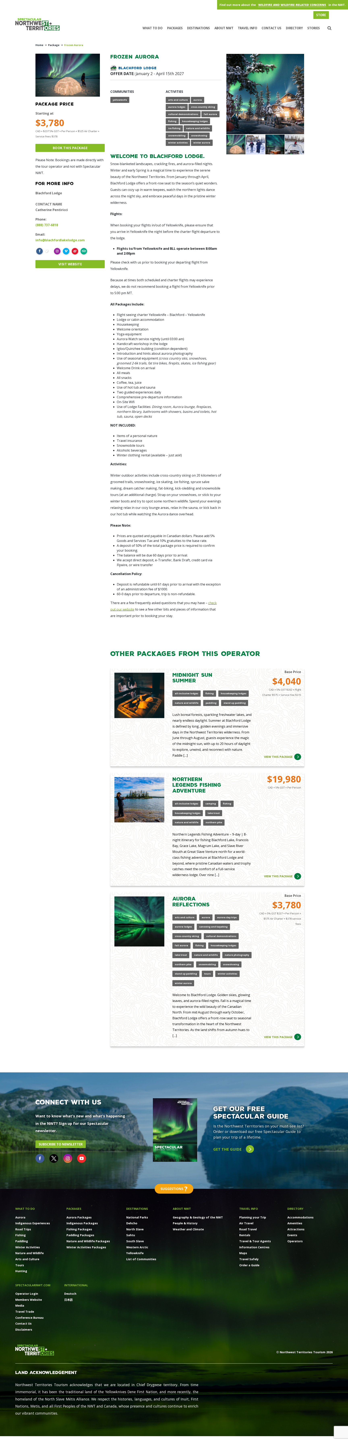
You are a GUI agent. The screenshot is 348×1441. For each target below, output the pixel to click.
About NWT (223, 28)
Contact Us (271, 28)
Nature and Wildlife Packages (88, 1241)
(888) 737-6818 (46, 225)
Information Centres (254, 1247)
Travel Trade (24, 1311)
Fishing (20, 1235)
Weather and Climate (188, 1229)
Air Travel (246, 1223)
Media (19, 1305)
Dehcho (131, 1223)
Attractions (295, 1229)
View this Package (278, 757)
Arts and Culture (27, 1259)
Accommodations (300, 1217)
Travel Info (247, 28)
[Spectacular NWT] (39, 24)
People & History (185, 1223)
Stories (313, 28)
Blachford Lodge (137, 67)
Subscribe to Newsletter (61, 1144)
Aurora (20, 1217)
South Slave (135, 1241)
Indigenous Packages (82, 1223)
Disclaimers (23, 1329)
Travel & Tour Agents (255, 1241)
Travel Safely (249, 1259)
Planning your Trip (252, 1217)
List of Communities (141, 1259)
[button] (329, 28)
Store (321, 15)
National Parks (137, 1217)
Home (39, 45)
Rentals (244, 1235)
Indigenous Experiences (32, 1223)
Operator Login (26, 1294)
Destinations (198, 28)
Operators (295, 1241)
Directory (294, 28)
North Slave (135, 1229)
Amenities (294, 1223)
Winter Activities (27, 1247)
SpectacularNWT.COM (32, 1285)
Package (53, 45)
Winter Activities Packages (86, 1247)
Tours (19, 1265)
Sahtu (130, 1235)
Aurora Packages (79, 1217)
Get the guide (228, 1149)
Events (292, 1235)
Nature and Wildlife (29, 1253)
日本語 (68, 1300)
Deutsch (70, 1294)
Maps (243, 1253)
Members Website (28, 1300)
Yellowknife (135, 1253)
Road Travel (248, 1229)
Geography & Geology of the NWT (198, 1217)
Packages (175, 28)
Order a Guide (249, 1265)
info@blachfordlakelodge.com (60, 240)
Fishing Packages (79, 1229)
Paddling (21, 1241)
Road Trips (23, 1229)
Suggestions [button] (174, 1188)
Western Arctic (137, 1247)
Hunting (21, 1271)
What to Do (153, 28)
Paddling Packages (80, 1235)
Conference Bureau (29, 1318)
